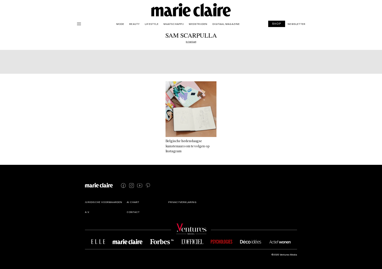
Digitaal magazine (226, 24)
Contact (133, 212)
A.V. (87, 212)
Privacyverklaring (182, 202)
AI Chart (133, 202)
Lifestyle (152, 24)
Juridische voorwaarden (103, 202)
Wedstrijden (198, 24)
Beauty (134, 24)
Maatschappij (174, 24)
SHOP (276, 23)
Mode (120, 24)
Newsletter (296, 24)
